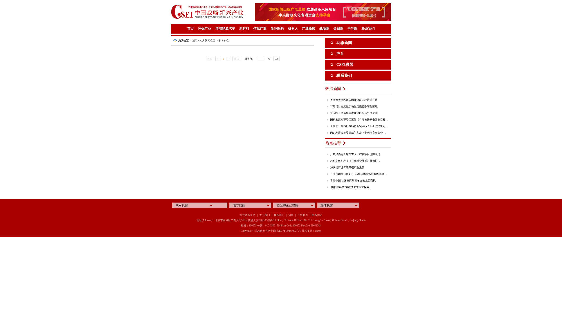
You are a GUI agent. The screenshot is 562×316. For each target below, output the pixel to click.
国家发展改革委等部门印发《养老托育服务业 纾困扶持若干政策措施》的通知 (359, 132)
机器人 (293, 28)
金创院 (338, 28)
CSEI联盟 (344, 64)
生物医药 (277, 28)
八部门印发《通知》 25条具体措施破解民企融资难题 (359, 174)
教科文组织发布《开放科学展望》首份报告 (355, 160)
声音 (340, 53)
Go (276, 58)
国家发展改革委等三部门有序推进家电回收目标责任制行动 (359, 119)
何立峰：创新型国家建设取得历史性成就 (354, 113)
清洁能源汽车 (225, 28)
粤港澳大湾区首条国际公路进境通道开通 (354, 99)
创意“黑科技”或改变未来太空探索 (349, 187)
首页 (190, 28)
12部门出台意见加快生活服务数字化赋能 (354, 106)
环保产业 (204, 28)
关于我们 (264, 215)
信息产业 (260, 28)
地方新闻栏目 (207, 40)
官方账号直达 (247, 215)
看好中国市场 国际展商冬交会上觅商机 (353, 180)
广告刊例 (302, 215)
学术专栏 (223, 40)
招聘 (291, 215)
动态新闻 (344, 42)
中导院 (352, 28)
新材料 (244, 28)
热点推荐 (333, 143)
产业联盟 (308, 28)
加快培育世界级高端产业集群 (347, 167)
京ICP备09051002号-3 (288, 230)
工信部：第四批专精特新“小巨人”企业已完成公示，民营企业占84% (359, 126)
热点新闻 (333, 88)
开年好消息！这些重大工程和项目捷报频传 (355, 154)
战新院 (324, 28)
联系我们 (368, 28)
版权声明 (317, 215)
